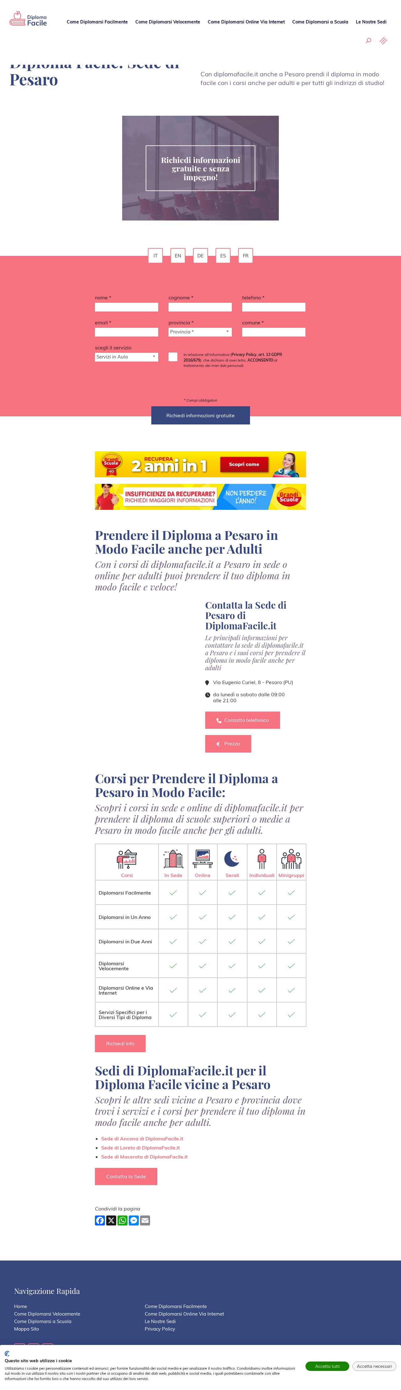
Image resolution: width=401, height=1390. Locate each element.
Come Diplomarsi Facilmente (97, 22)
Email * (103, 322)
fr (245, 256)
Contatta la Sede (126, 1176)
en (178, 256)
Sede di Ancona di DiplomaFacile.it (142, 1138)
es (223, 256)
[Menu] (383, 40)
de (200, 256)
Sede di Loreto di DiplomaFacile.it (140, 1147)
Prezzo (232, 743)
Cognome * (181, 297)
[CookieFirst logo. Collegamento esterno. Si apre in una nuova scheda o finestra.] (7, 1354)
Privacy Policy (160, 1329)
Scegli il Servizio (113, 347)
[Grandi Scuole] (28, 23)
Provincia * (181, 322)
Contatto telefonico (246, 720)
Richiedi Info (120, 1043)
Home (20, 1306)
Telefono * (253, 297)
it (156, 256)
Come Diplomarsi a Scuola (320, 22)
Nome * (103, 297)
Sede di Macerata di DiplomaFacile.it (144, 1157)
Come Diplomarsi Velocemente (167, 22)
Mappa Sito (26, 1329)
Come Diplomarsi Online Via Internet (246, 22)
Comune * (253, 322)
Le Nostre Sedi (371, 22)
